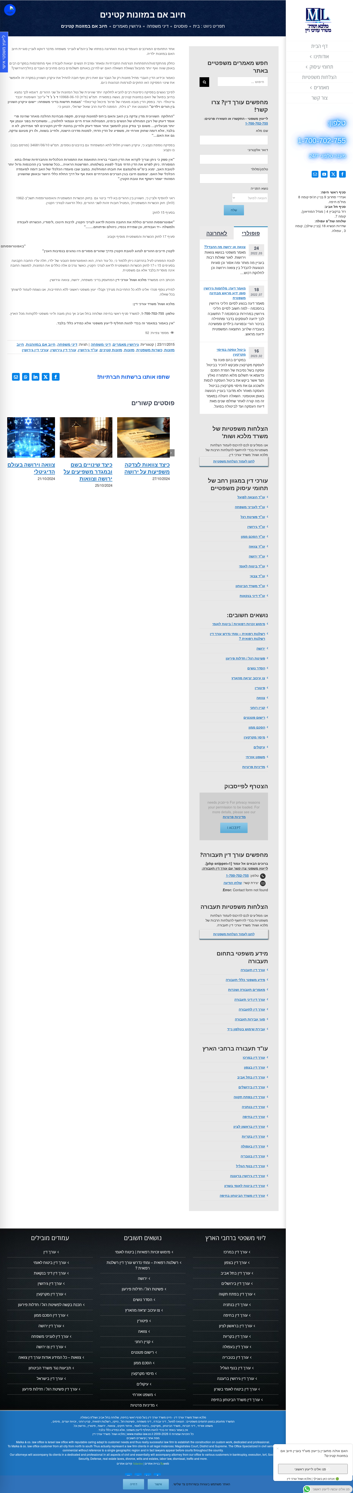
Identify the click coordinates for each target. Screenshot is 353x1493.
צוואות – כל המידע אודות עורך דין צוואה (49, 1357)
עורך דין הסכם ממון (49, 1315)
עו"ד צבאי (257, 575)
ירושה (260, 648)
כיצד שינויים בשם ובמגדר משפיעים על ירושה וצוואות (88, 471)
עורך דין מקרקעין (50, 1294)
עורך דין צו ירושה (49, 1346)
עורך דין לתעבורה (252, 1009)
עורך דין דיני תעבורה (249, 999)
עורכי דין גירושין (35, 349)
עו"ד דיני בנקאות (252, 595)
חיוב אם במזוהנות (40, 344)
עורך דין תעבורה (253, 969)
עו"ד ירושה (257, 556)
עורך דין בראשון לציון (249, 1126)
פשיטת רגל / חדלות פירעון (245, 658)
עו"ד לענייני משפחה (250, 506)
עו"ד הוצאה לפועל (251, 496)
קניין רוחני (257, 707)
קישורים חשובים (136, 1438)
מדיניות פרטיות (253, 766)
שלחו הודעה (233, 882)
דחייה (133, 1484)
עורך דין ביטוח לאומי (49, 1262)
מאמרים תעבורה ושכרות (246, 989)
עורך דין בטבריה (253, 1155)
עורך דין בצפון (254, 1067)
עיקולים (259, 746)
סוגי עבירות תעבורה (250, 1019)
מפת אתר (153, 1438)
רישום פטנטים (254, 717)
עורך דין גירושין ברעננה (247, 1175)
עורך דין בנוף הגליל (250, 1165)
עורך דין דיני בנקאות (50, 1273)
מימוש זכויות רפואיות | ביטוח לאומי (238, 623)
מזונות (129, 349)
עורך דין (49, 1252)
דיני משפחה (101, 344)
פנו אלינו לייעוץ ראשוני (310, 1468)
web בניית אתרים (156, 1463)
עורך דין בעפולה (253, 1146)
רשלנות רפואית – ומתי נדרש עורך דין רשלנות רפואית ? (142, 1265)
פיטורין (260, 687)
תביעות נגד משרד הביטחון (50, 1368)
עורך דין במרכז (254, 1057)
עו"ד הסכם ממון (253, 536)
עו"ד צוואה (257, 546)
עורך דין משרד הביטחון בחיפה (242, 1195)
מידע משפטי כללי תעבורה (245, 979)
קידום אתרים (130, 1463)
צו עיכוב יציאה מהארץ (248, 677)
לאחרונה (216, 233)
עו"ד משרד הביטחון (250, 585)
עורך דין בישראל (50, 1378)
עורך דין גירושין (63, 349)
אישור (158, 1484)
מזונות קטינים (111, 349)
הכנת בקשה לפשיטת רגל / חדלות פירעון (50, 1304)
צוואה (260, 697)
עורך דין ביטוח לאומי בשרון (244, 1185)
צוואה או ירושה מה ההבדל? (225, 246)
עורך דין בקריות (253, 1136)
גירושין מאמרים (126, 344)
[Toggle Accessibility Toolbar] (10, 10)
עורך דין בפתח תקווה (249, 1096)
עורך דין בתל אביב (251, 1077)
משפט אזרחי (255, 756)
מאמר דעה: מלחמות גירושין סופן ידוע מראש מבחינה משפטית (225, 293)
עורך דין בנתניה (253, 1106)
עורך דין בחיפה (254, 1116)
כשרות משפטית (149, 349)
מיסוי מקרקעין (254, 737)
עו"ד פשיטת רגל (253, 516)
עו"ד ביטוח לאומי (252, 566)
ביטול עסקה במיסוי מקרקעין (231, 352)
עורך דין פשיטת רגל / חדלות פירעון (49, 1389)
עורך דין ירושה (49, 1325)
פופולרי (251, 233)
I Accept (234, 828)
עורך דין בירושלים (251, 1086)
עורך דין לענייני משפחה (49, 1336)
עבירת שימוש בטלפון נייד (246, 1028)
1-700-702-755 (256, 123)
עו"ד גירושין (88, 349)
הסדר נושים (256, 668)
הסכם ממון (257, 727)
